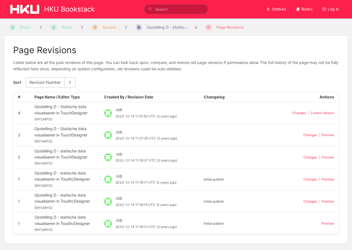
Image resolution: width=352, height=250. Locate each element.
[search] (176, 9)
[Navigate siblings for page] (126, 27)
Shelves (279, 9)
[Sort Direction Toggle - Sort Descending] (69, 82)
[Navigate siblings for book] (41, 27)
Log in (333, 9)
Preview (327, 135)
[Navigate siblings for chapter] (82, 27)
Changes (299, 113)
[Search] (150, 9)
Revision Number (45, 82)
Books (306, 9)
